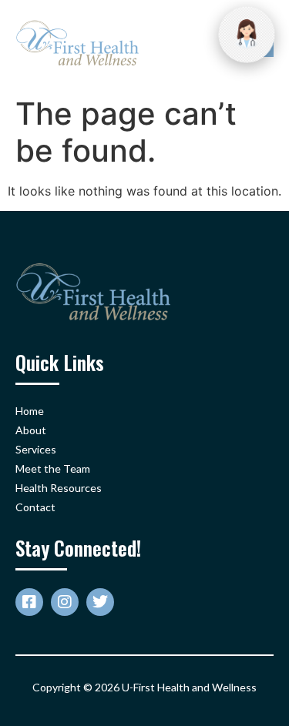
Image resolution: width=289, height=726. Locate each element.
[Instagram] (65, 602)
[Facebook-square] (29, 602)
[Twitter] (100, 602)
